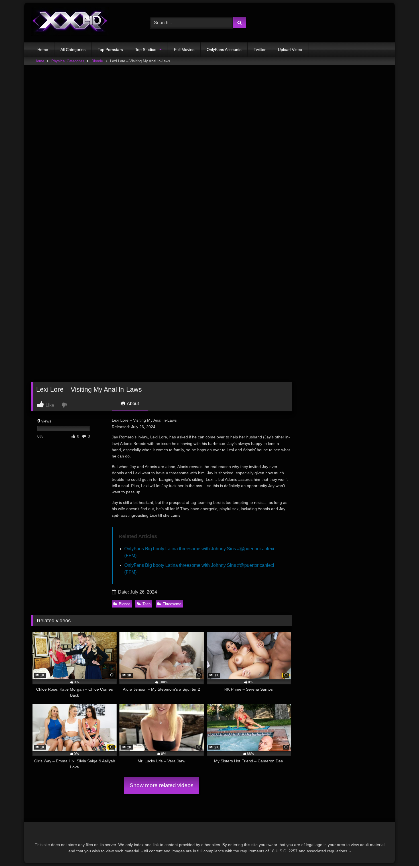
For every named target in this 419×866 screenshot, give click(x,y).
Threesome (172, 604)
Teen (146, 604)
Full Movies (184, 49)
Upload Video (290, 49)
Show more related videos (162, 785)
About (132, 403)
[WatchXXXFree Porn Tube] (70, 22)
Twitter (260, 49)
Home (42, 49)
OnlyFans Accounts (224, 49)
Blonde (97, 61)
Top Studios (145, 49)
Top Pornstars (110, 49)
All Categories (73, 49)
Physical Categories (67, 61)
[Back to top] (401, 849)
